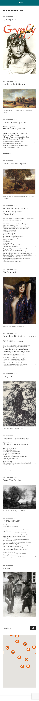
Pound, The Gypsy (11, 521)
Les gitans (8, 376)
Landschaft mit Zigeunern (15, 84)
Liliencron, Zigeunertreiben (16, 438)
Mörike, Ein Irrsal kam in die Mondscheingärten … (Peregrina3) (16, 211)
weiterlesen (7, 153)
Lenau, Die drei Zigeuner (14, 122)
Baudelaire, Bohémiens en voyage (19, 336)
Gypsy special (9, 19)
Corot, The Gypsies (12, 480)
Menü (21, 3)
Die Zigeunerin (10, 272)
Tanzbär (7, 568)
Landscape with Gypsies (14, 163)
